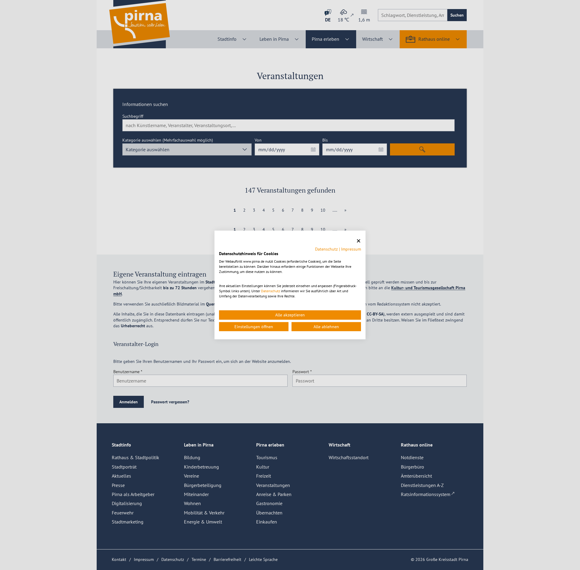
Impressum (351, 248)
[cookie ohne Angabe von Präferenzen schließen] (358, 241)
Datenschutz (326, 248)
